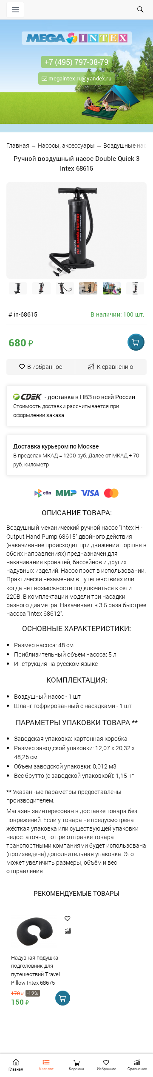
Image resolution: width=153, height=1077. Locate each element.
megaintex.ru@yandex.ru (79, 78)
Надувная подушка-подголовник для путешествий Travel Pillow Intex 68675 (35, 970)
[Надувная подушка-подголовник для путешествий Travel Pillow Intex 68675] (34, 933)
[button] (136, 342)
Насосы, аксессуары (66, 145)
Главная (17, 145)
